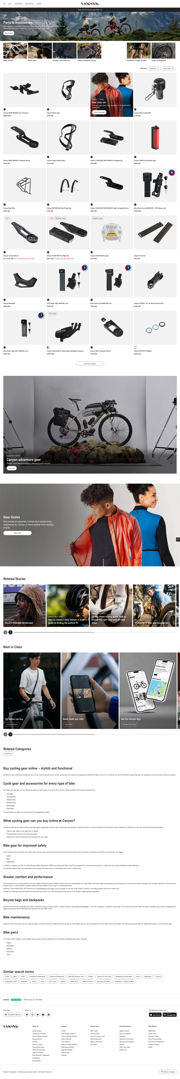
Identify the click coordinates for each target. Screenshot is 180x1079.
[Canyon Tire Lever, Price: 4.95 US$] (155, 232)
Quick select (25, 246)
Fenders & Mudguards (57, 976)
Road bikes (10, 808)
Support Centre (124, 1031)
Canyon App (65, 1053)
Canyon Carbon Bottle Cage (56, 160)
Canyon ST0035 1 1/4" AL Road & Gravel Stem (149, 303)
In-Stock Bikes (95, 1034)
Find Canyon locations (68, 1034)
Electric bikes (11, 800)
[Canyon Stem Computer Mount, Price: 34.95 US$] (111, 328)
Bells (8, 859)
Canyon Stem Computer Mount (100, 351)
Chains (34, 981)
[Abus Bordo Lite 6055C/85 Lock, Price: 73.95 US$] (111, 280)
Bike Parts (8, 754)
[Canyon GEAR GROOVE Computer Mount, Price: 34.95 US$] (24, 137)
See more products (90, 364)
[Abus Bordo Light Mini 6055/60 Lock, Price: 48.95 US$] (24, 328)
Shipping (122, 1036)
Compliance (36, 1058)
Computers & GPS (11, 981)
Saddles (9, 949)
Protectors (24, 981)
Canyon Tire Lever (139, 256)
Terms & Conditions (38, 1050)
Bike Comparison (95, 1039)
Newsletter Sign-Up (14, 1015)
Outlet (102, 99)
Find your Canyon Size (97, 1036)
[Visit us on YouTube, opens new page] (38, 1015)
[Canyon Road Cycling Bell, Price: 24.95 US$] (155, 90)
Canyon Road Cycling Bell (142, 113)
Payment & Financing (126, 1039)
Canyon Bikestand (9, 303)
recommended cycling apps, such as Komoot (50, 888)
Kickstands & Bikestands (37, 976)
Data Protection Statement (40, 1055)
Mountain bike (11, 803)
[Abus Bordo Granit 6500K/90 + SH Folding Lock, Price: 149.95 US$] (155, 185)
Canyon (5, 19)
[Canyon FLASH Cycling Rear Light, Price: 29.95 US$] (155, 137)
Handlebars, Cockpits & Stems (124, 981)
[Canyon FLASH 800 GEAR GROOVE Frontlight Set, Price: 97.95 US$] (111, 137)
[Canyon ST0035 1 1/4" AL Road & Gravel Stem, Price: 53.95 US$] (155, 280)
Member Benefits (66, 1050)
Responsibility (37, 1039)
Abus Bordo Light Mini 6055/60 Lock (15, 351)
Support (39, 4)
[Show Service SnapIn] (178, 539)
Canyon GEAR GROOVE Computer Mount (16, 160)
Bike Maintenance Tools (76, 976)
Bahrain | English (169, 1072)
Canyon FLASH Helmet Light (99, 256)
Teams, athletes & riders (69, 1036)
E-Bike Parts (74, 981)
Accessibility (36, 1061)
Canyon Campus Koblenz (69, 1044)
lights (47, 812)
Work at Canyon (37, 1044)
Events (63, 1031)
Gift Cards (93, 1044)
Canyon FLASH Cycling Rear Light (145, 160)
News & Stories (66, 1039)
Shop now (11, 468)
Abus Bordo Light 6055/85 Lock (57, 303)
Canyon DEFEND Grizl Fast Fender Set (59, 208)
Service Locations (125, 1034)
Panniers (158, 976)
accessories (44, 827)
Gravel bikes (11, 805)
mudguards (39, 812)
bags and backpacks (82, 907)
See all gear (9, 33)
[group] (89, 52)
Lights (9, 856)
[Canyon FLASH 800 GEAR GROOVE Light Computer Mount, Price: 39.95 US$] (111, 185)
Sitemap (64, 1055)
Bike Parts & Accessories (156, 1042)
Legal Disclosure (37, 1053)
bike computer (99, 888)
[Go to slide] (135, 632)
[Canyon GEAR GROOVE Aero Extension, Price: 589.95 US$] (24, 90)
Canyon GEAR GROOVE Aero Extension (16, 113)
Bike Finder (94, 1031)
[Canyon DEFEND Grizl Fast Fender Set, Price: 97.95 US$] (68, 185)
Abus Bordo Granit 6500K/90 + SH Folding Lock (150, 208)
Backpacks (147, 976)
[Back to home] (90, 4)
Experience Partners (67, 1047)
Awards (34, 1042)
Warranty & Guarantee (126, 1042)
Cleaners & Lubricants (104, 976)
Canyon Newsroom (38, 1047)
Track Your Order (124, 1047)
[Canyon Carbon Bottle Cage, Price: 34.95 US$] (68, 137)
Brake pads (10, 946)
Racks (138, 976)
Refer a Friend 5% (96, 1042)
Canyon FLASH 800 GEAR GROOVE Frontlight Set (106, 160)
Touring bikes (11, 797)
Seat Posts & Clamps (103, 981)
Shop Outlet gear (99, 112)
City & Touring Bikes (155, 1039)
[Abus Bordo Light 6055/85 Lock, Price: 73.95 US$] (68, 280)
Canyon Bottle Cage (53, 113)
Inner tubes (10, 951)
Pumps (90, 976)
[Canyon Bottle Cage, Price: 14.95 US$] (68, 90)
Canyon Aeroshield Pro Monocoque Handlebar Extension (65, 351)
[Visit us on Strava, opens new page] (43, 1015)
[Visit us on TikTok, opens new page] (48, 1015)
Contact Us (123, 1050)
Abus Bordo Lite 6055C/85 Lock (100, 303)
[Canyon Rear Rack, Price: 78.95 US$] (24, 185)
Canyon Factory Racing (39, 1036)
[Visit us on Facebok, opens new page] (27, 1015)
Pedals (9, 943)
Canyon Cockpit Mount (10, 256)
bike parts (36, 827)
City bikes (10, 794)
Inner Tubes (52, 981)
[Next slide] (10, 632)
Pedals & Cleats (87, 981)
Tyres (8, 954)
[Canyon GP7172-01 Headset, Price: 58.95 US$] (155, 328)
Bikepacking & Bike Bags (124, 976)
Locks (23, 976)
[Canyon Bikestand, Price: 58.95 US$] (24, 280)
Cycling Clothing (153, 1044)
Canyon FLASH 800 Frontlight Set (58, 256)
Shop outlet (17, 533)
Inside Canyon (37, 1031)
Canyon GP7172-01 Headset (143, 351)
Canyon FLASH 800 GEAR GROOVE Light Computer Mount (109, 208)
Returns (122, 1044)
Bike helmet (10, 862)
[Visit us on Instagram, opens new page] (32, 1015)
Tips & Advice (65, 1042)
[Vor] (10, 734)
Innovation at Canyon (39, 1034)
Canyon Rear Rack (9, 208)
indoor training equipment (90, 891)
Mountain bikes (153, 1036)
